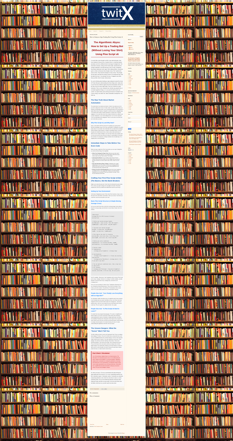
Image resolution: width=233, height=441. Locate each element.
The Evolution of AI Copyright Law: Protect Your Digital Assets (135, 138)
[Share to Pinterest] (106, 389)
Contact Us (101, 31)
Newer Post (92, 424)
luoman (116, 433)
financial (130, 75)
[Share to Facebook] (105, 389)
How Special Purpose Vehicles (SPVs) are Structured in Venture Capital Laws (136, 135)
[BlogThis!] (102, 389)
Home (90, 31)
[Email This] (101, 389)
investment (131, 78)
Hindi (130, 77)
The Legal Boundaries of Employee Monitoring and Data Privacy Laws (135, 141)
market (130, 80)
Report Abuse (131, 42)
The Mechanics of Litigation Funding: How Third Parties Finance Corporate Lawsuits (134, 59)
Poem (130, 81)
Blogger (123, 433)
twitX (130, 84)
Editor (131, 47)
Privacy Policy (108, 31)
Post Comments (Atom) (99, 426)
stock (130, 83)
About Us (95, 31)
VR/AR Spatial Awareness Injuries (135, 144)
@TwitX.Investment (135, 92)
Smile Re (131, 49)
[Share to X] (104, 389)
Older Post (122, 424)
